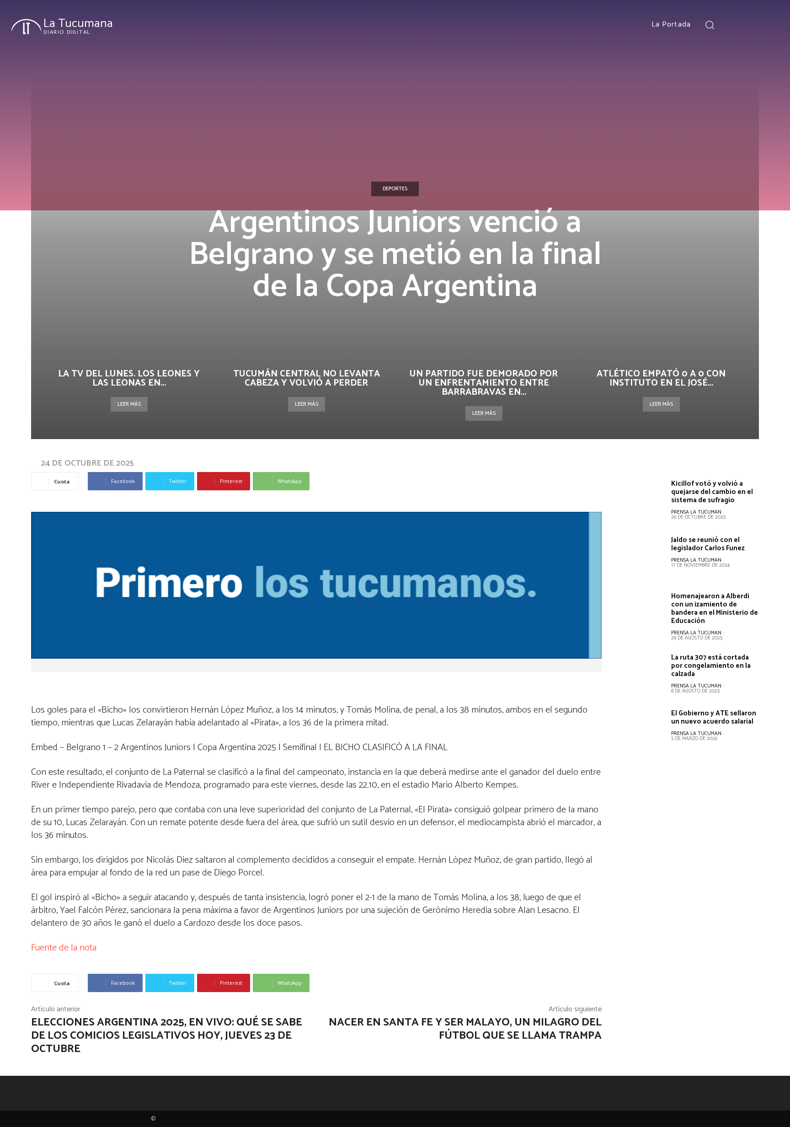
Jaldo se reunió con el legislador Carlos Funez (708, 544)
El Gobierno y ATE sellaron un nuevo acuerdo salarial (713, 717)
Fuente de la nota (63, 947)
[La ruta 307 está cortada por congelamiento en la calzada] (644, 673)
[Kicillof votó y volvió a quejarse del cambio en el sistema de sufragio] (644, 500)
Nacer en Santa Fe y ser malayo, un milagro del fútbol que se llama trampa (465, 1029)
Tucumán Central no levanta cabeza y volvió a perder (306, 378)
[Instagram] (751, 24)
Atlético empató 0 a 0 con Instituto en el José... (661, 378)
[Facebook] (734, 24)
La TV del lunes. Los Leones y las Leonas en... (129, 378)
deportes (395, 188)
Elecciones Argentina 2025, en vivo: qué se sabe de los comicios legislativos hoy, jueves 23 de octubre (166, 1036)
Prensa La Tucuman (696, 512)
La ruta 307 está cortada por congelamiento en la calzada (711, 666)
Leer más (129, 404)
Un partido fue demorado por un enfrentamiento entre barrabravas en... (484, 383)
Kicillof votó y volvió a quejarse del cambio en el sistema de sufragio (712, 492)
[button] (709, 24)
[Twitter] (768, 24)
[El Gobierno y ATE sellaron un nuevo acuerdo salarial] (644, 729)
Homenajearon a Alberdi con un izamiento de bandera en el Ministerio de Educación (714, 608)
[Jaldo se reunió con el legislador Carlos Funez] (644, 556)
